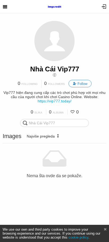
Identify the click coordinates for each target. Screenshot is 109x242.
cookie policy (78, 237)
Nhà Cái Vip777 (54, 69)
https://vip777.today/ (54, 101)
